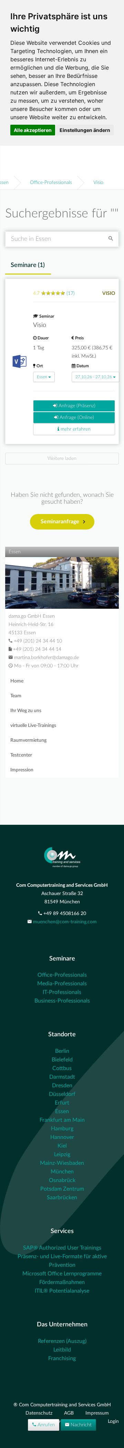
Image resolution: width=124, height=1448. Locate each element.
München (62, 1171)
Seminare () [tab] (28, 265)
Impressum (97, 1413)
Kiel (62, 1146)
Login (113, 1421)
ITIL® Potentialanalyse (62, 1291)
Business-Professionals (62, 1001)
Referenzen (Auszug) (62, 1341)
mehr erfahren (75, 429)
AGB (69, 1413)
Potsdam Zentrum (62, 1189)
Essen (42, 377)
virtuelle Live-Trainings (33, 725)
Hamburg (62, 1128)
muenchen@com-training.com (65, 922)
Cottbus (62, 1068)
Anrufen (45, 1425)
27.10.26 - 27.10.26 (93, 377)
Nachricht (80, 1425)
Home (16, 681)
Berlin (62, 1051)
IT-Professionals (62, 992)
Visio (98, 182)
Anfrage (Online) (76, 417)
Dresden (62, 1085)
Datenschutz (39, 1413)
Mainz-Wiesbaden (62, 1163)
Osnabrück (62, 1180)
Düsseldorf (62, 1094)
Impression (21, 770)
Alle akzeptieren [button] (33, 130)
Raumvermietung (28, 740)
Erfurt (62, 1103)
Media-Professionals (62, 983)
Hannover (62, 1137)
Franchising (62, 1358)
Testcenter (21, 755)
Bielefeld (62, 1059)
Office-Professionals (51, 182)
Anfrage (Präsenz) (76, 405)
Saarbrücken (62, 1197)
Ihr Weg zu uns (25, 710)
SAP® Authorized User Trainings (62, 1248)
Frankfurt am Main (62, 1120)
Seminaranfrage (60, 521)
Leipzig (62, 1154)
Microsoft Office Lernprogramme (62, 1273)
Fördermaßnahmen (62, 1282)
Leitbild (62, 1350)
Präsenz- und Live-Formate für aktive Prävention (62, 1261)
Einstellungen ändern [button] (85, 130)
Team (15, 696)
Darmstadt (62, 1077)
